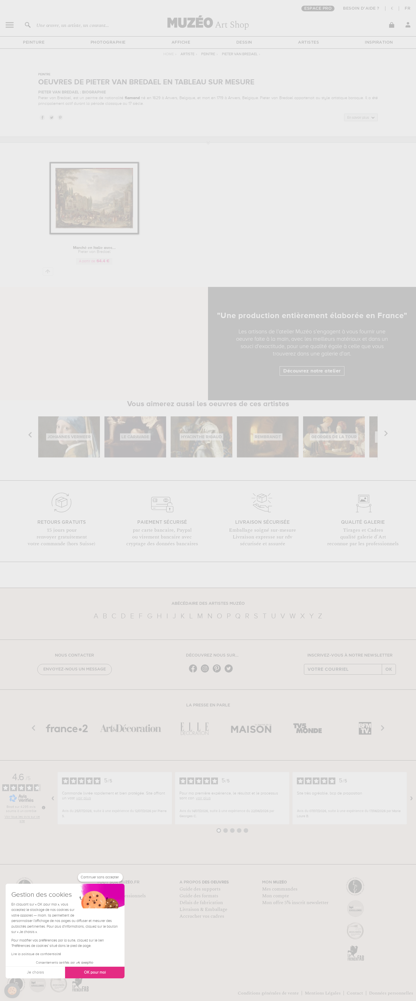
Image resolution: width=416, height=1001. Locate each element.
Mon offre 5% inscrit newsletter (295, 902)
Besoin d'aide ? (361, 8)
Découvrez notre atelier (312, 371)
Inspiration (379, 42)
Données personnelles (391, 993)
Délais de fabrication (201, 902)
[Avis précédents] (53, 798)
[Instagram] (206, 672)
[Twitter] (230, 672)
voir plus (83, 798)
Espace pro (318, 8)
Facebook (42, 117)
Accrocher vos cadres (201, 916)
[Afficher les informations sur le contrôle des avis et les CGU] (43, 807)
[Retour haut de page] (48, 271)
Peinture (33, 42)
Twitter (51, 117)
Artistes (308, 42)
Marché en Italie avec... (94, 250)
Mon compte (275, 896)
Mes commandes (279, 889)
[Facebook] (194, 672)
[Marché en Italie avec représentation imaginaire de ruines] (94, 233)
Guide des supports (199, 889)
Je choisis (35, 972)
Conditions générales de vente (268, 993)
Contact (355, 993)
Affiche (180, 42)
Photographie (108, 42)
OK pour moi (95, 972)
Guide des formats (198, 896)
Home (168, 54)
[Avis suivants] (411, 798)
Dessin (244, 42)
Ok (388, 669)
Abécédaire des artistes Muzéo (208, 603)
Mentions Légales (323, 993)
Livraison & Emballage (203, 909)
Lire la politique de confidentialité (36, 954)
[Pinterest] (218, 672)
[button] (12, 990)
